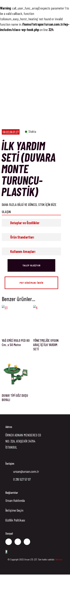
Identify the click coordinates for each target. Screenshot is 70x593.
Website (58, 559)
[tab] (31, 223)
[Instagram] (18, 542)
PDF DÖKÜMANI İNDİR (31, 282)
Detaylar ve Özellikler (24, 223)
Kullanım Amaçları (22, 251)
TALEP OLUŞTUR (31, 265)
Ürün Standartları (22, 237)
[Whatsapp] (27, 542)
